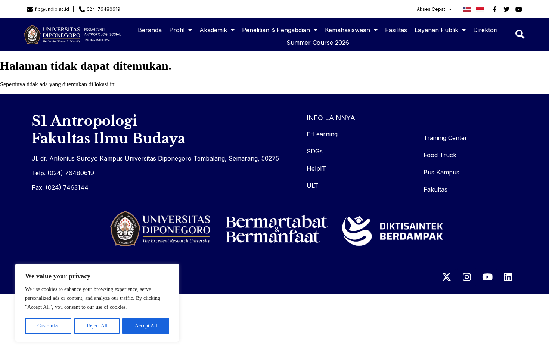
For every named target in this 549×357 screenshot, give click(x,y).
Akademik (213, 30)
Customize (48, 326)
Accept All (146, 326)
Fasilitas (396, 30)
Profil (176, 30)
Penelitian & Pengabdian (276, 30)
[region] (97, 303)
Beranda (150, 30)
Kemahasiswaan (347, 30)
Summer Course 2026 (317, 42)
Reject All (97, 326)
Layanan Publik (436, 30)
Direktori (485, 30)
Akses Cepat (431, 9)
